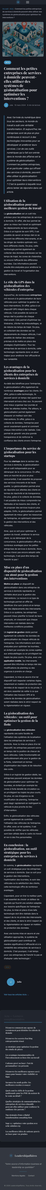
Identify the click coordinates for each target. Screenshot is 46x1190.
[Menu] (27, 2)
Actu (11, 9)
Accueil (5, 9)
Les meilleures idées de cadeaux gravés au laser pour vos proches (22, 1132)
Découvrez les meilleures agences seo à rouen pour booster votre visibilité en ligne (22, 1074)
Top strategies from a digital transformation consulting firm (19, 1116)
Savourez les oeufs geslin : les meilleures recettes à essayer (18, 1083)
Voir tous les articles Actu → (16, 994)
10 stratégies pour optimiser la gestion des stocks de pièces (22, 1048)
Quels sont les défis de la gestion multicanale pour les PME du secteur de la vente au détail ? (23, 1093)
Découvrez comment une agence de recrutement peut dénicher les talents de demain (23, 1030)
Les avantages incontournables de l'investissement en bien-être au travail (22, 1056)
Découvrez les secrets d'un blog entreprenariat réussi (19, 1039)
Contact (31, 1176)
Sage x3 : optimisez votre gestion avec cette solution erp (22, 1124)
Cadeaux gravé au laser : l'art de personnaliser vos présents (19, 1064)
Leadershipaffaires (26, 1155)
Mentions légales (18, 1176)
